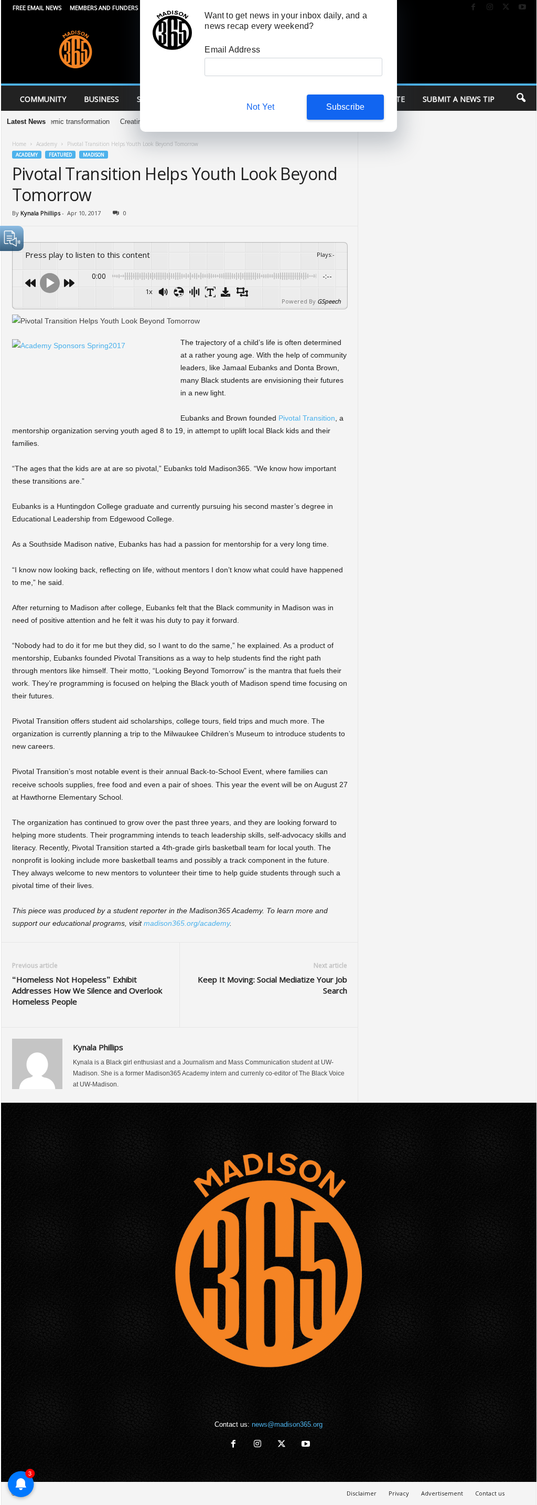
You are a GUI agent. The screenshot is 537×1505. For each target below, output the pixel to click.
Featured (60, 154)
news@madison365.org (287, 1424)
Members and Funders (104, 8)
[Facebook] (473, 7)
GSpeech (329, 301)
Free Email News (37, 8)
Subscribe (345, 106)
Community (43, 99)
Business (101, 99)
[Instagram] (490, 7)
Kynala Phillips (40, 213)
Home (19, 144)
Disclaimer (362, 1493)
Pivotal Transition (306, 418)
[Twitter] (506, 7)
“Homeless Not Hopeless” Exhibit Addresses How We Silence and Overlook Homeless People (87, 990)
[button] (520, 98)
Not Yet (260, 106)
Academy (46, 144)
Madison (93, 154)
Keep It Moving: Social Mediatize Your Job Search (272, 985)
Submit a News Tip (459, 99)
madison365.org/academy (187, 923)
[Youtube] (522, 7)
